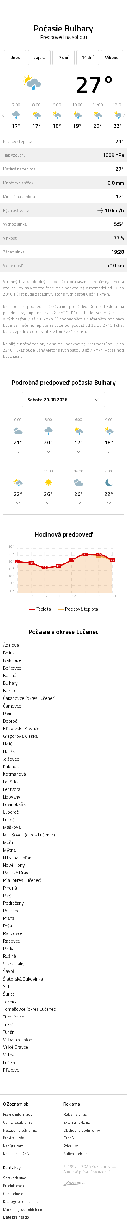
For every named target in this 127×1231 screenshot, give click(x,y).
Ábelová (11, 645)
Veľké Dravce (15, 1046)
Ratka (8, 948)
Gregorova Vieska (20, 736)
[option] (16, 115)
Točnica (10, 1001)
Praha (8, 918)
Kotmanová (14, 773)
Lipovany (11, 796)
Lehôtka (11, 781)
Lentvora (11, 789)
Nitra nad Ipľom (18, 857)
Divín (7, 713)
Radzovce (12, 933)
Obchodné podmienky (82, 1130)
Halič (7, 743)
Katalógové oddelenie (21, 1201)
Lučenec (11, 1062)
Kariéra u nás (13, 1138)
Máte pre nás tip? (16, 1217)
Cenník (69, 1138)
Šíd (6, 986)
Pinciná (10, 887)
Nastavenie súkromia (20, 1130)
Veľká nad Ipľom (18, 1039)
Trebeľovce (13, 1016)
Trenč (8, 1024)
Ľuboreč (11, 811)
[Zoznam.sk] (74, 1184)
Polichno (11, 910)
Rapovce (11, 940)
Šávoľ (8, 971)
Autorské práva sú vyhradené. (87, 1172)
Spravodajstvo (14, 1178)
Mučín (8, 842)
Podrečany (13, 902)
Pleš (7, 895)
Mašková (12, 827)
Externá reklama (77, 1122)
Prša (7, 925)
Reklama (72, 1104)
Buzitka (10, 690)
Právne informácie (18, 1114)
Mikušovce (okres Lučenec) (29, 834)
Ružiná (9, 955)
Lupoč (8, 819)
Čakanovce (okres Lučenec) (29, 698)
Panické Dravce (18, 872)
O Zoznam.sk (15, 1104)
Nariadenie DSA (16, 1154)
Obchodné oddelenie (20, 1194)
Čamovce (12, 705)
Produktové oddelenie (21, 1186)
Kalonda (11, 766)
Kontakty (12, 1167)
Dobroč (10, 720)
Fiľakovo (11, 1069)
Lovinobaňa (14, 804)
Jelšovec (11, 758)
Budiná (9, 675)
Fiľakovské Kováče (21, 728)
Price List (71, 1146)
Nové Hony (14, 864)
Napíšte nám (13, 1146)
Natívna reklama (76, 1154)
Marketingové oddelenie (23, 1209)
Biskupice (12, 660)
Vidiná (8, 1054)
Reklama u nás (75, 1114)
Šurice (9, 993)
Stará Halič (13, 963)
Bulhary (10, 682)
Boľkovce (12, 667)
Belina (9, 652)
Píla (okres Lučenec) (22, 880)
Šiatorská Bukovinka (23, 978)
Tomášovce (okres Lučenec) (30, 1009)
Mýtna (9, 849)
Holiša (9, 751)
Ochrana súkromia (17, 1122)
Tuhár (8, 1031)
